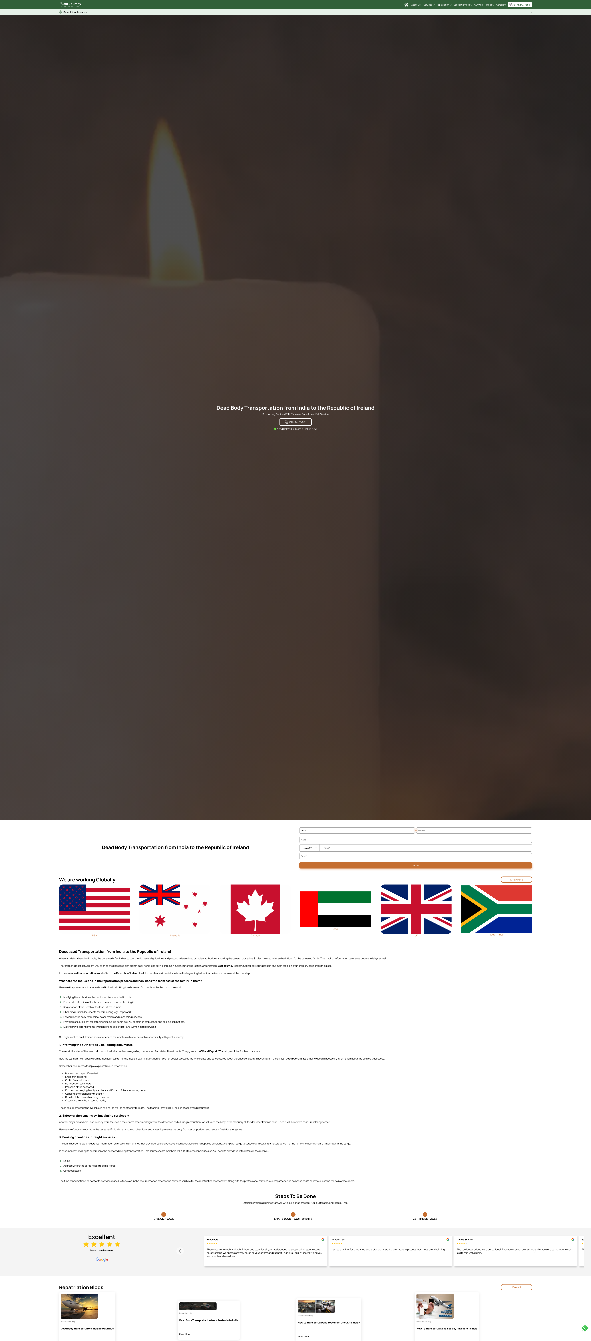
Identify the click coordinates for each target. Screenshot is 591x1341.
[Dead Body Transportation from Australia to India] (198, 1306)
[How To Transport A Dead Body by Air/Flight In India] (435, 1306)
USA (94, 935)
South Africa (496, 934)
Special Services (462, 4)
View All (516, 1287)
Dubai (335, 928)
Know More (516, 879)
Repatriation (443, 4)
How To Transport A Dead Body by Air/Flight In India (446, 1328)
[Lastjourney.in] (406, 5)
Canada (255, 935)
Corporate (501, 4)
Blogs (489, 4)
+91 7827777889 (521, 4)
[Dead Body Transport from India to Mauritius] (79, 1306)
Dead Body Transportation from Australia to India (208, 1320)
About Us (415, 4)
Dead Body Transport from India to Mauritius (87, 1328)
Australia (175, 935)
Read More (184, 1334)
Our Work (478, 4)
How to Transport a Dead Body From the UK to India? (329, 1322)
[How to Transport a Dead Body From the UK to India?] (316, 1306)
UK (416, 935)
